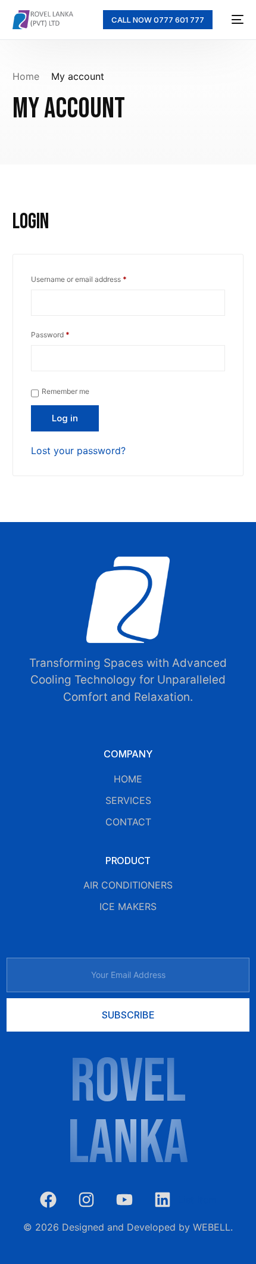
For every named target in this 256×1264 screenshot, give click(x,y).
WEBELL (211, 1227)
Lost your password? (78, 450)
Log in (65, 418)
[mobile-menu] (233, 19)
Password (65, 333)
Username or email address (93, 278)
